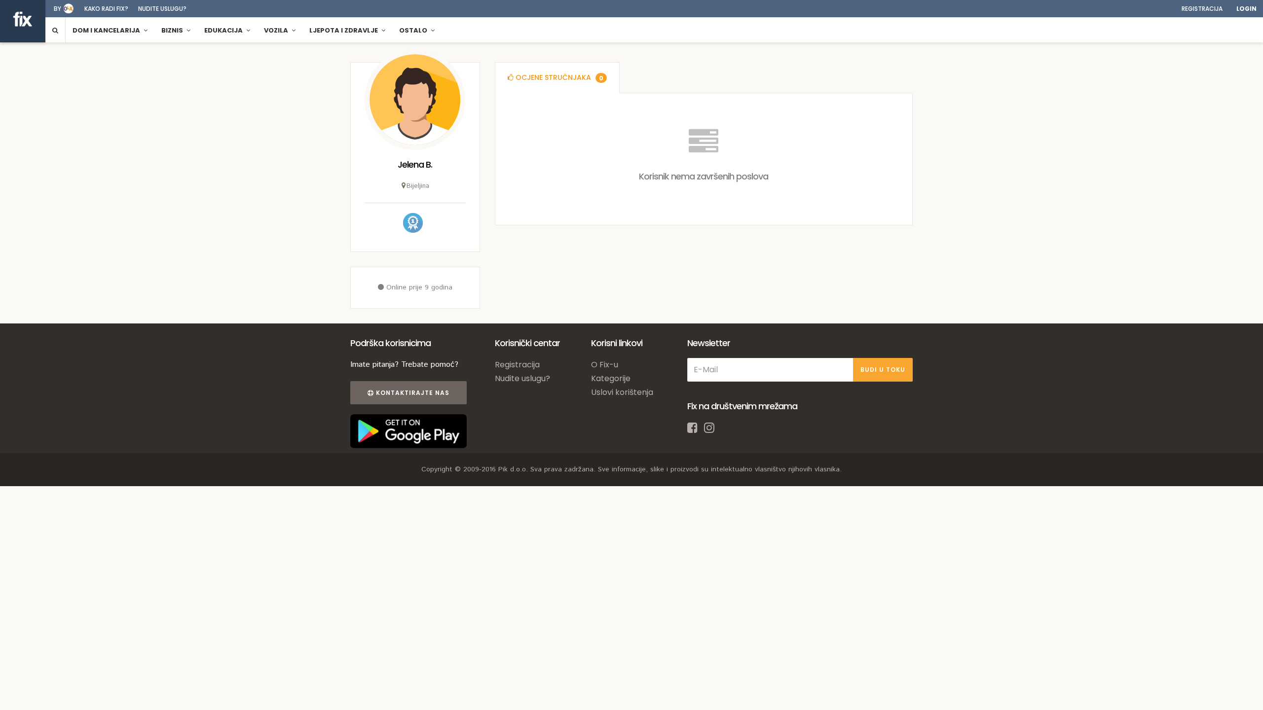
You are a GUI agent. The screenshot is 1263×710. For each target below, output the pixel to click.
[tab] (557, 77)
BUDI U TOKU (882, 369)
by (57, 8)
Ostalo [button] (414, 30)
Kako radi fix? (106, 8)
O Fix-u (604, 364)
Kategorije (611, 378)
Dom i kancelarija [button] (107, 30)
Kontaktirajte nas (411, 393)
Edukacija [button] (224, 30)
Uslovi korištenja (622, 392)
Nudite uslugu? (162, 8)
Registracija (1202, 8)
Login (1246, 8)
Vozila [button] (277, 30)
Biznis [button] (173, 30)
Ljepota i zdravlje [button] (344, 30)
